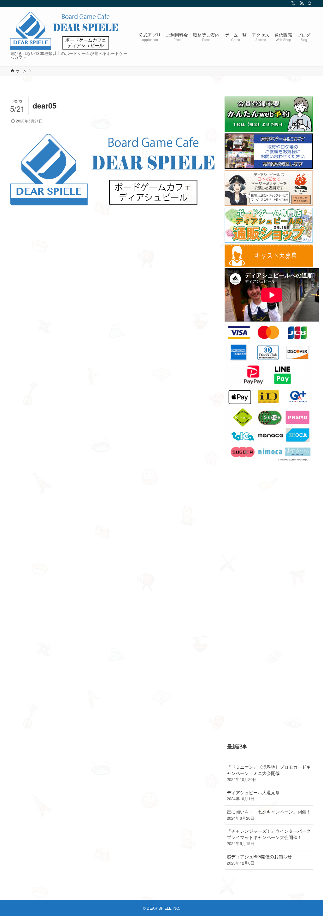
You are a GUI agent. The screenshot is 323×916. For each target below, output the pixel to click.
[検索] (309, 3)
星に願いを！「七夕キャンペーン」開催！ (269, 814)
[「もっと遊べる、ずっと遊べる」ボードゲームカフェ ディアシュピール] (64, 31)
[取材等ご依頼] (269, 167)
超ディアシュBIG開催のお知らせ (259, 859)
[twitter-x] (292, 3)
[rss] (301, 3)
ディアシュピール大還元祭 (253, 795)
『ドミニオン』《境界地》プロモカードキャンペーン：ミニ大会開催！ (269, 773)
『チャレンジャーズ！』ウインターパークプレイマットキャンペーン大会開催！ (269, 837)
